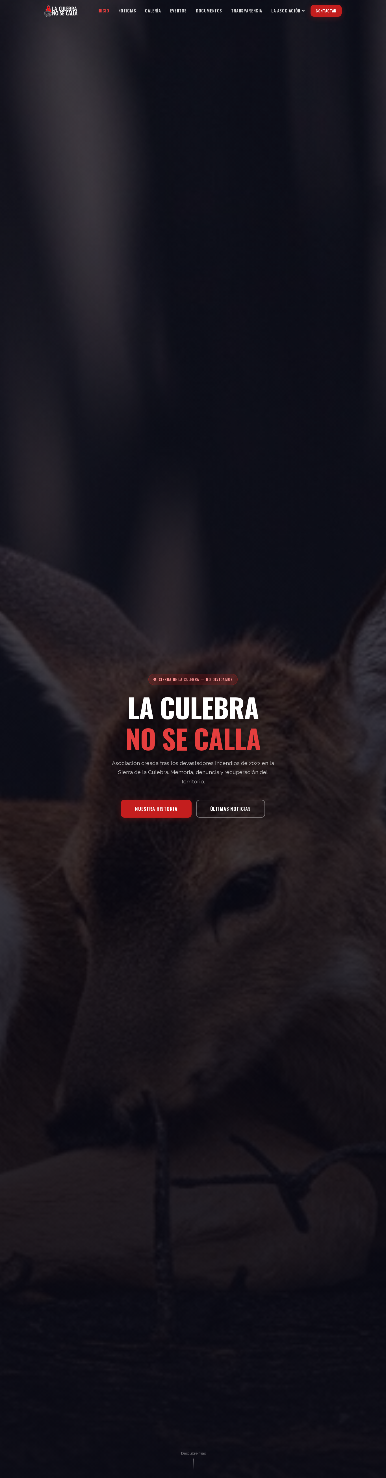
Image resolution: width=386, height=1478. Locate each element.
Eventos (178, 10)
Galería (153, 10)
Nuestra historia (156, 808)
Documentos (209, 10)
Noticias (127, 10)
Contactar (326, 11)
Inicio (103, 10)
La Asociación (285, 10)
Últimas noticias (230, 808)
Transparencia (246, 10)
